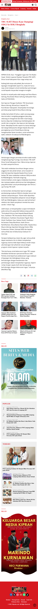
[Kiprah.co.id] (7, 4)
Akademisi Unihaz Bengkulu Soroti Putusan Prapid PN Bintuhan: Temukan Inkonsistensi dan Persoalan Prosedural (27, 296)
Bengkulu (3, 19)
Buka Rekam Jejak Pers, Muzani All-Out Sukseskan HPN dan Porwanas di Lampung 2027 (21, 409)
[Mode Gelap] (33, 4)
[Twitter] (14, 594)
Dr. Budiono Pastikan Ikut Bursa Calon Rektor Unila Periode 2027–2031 (21, 422)
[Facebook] (11, 594)
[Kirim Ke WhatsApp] (35, 275)
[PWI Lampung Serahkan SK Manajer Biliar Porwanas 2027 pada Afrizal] (19, 456)
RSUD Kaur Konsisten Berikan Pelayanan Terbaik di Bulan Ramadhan (28, 314)
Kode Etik (29, 599)
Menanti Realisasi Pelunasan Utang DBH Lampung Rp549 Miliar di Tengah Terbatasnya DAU (20, 415)
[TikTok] (27, 594)
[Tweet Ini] (24, 275)
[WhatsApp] (24, 594)
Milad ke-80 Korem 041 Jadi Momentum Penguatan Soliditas (27, 332)
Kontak (23, 599)
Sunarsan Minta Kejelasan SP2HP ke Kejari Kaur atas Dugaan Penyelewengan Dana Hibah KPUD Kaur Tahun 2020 (9, 314)
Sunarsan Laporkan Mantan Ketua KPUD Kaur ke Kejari (9, 331)
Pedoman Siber (15, 602)
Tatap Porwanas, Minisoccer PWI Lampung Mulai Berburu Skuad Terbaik (20, 428)
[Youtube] (20, 594)
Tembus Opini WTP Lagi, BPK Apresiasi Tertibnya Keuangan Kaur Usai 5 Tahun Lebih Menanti (9, 296)
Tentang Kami (15, 599)
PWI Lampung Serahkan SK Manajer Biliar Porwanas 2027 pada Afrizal (18, 434)
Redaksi (8, 599)
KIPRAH (6, 27)
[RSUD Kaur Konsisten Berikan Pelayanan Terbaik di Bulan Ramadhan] (28, 306)
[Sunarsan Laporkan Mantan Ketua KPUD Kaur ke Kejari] (9, 324)
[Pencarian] (36, 4)
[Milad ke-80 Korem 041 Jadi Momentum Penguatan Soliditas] (28, 324)
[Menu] (2, 4)
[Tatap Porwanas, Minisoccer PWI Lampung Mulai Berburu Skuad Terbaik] (7, 476)
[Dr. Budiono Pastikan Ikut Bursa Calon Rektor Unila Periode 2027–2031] (7, 484)
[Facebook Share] (21, 275)
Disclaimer (24, 602)
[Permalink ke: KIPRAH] (2, 28)
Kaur (8, 19)
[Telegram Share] (31, 275)
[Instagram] (17, 594)
